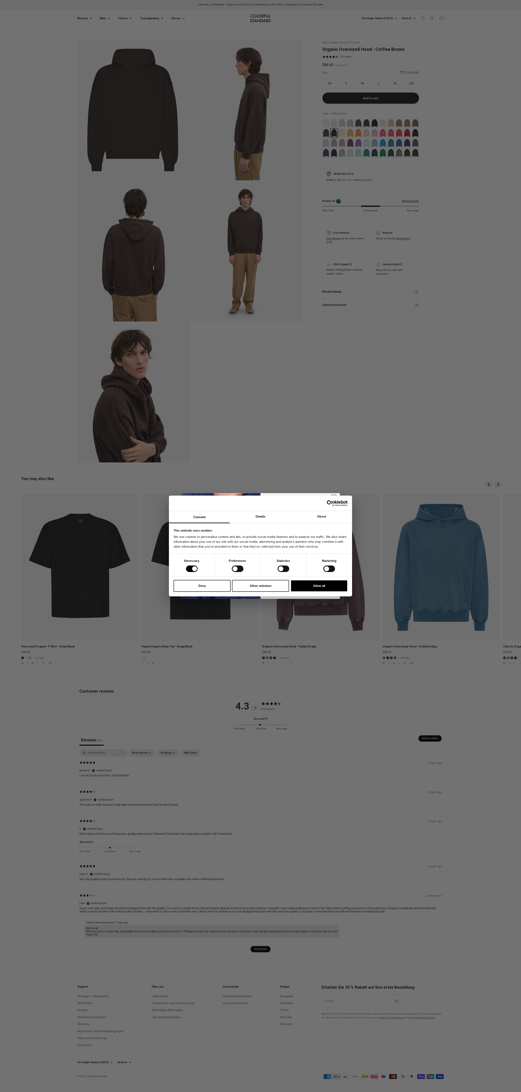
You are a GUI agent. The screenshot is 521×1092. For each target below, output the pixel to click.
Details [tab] (261, 516)
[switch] (237, 569)
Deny (202, 585)
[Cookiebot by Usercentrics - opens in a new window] (330, 503)
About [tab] (321, 516)
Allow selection (260, 585)
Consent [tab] (199, 517)
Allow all (319, 585)
